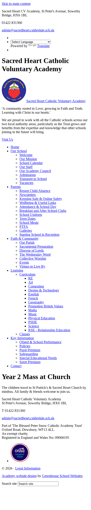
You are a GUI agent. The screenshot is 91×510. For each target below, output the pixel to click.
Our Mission (28, 159)
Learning (17, 270)
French (33, 298)
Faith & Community (25, 238)
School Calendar (31, 163)
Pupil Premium (29, 350)
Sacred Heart (56, 101)
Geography (36, 302)
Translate (43, 46)
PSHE (32, 322)
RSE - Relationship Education (49, 330)
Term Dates (27, 218)
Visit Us (7, 139)
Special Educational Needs (38, 358)
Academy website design (19, 476)
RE (30, 278)
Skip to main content (16, 4)
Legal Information (27, 468)
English (33, 294)
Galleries (25, 230)
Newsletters (27, 195)
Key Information (22, 338)
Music (32, 314)
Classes (24, 334)
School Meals (28, 222)
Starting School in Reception (39, 234)
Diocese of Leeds (31, 250)
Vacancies (26, 183)
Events (24, 262)
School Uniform (30, 215)
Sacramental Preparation (36, 246)
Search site (9, 483)
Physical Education (41, 318)
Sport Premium (29, 362)
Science (33, 326)
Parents (16, 187)
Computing (36, 286)
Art (30, 282)
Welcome (25, 155)
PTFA (23, 226)
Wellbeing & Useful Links (37, 203)
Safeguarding (28, 354)
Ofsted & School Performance (40, 342)
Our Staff (25, 167)
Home (15, 147)
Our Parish (26, 242)
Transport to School (33, 179)
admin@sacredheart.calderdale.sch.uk (28, 30)
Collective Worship (32, 258)
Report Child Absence (34, 191)
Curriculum (27, 274)
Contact (16, 366)
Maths (32, 310)
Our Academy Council (35, 171)
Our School (19, 151)
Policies (24, 346)
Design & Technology (43, 290)
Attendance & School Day (37, 207)
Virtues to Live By (32, 266)
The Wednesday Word (35, 254)
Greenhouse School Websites (62, 476)
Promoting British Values (45, 306)
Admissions (27, 175)
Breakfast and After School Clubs (42, 211)
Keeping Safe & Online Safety (40, 199)
